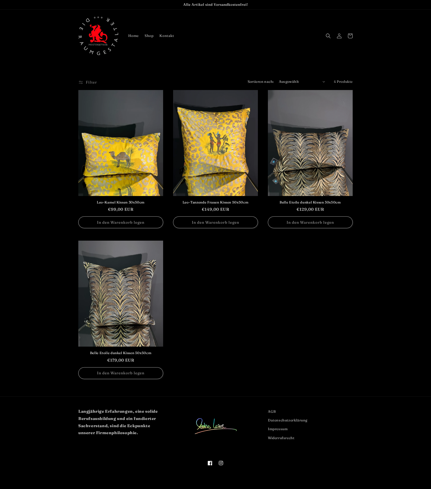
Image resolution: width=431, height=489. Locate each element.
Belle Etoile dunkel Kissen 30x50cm (310, 202)
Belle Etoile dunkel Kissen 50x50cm (120, 353)
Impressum (278, 429)
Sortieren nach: (261, 81)
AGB (272, 411)
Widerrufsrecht (281, 438)
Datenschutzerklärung (288, 420)
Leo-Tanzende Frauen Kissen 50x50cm (215, 202)
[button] (328, 35)
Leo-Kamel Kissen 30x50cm (121, 202)
